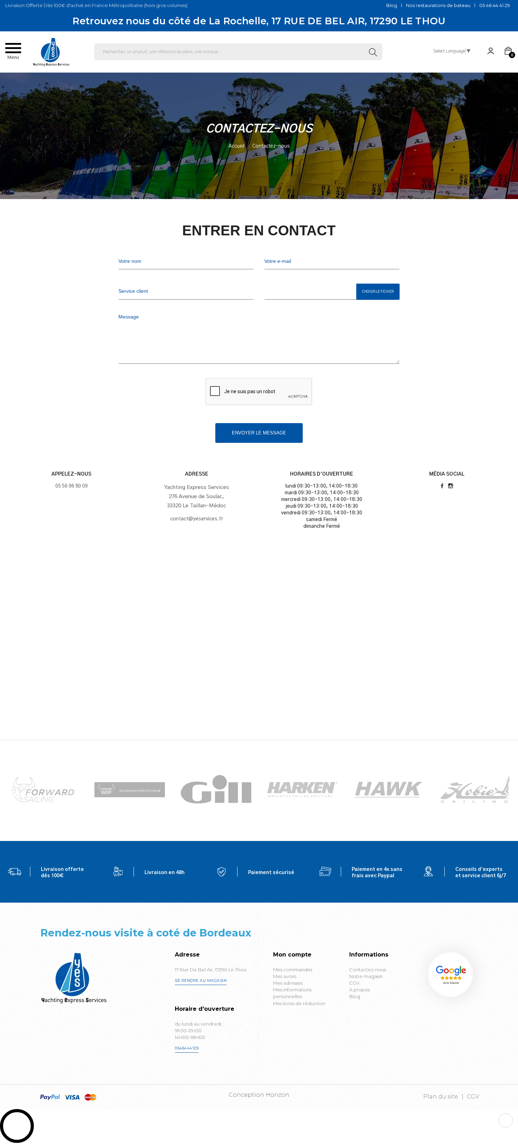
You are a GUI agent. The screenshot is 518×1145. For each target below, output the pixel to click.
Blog (391, 5)
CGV (473, 1096)
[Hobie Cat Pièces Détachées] (388, 789)
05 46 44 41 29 (494, 5)
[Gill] (129, 789)
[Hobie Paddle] (475, 789)
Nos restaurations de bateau (438, 5)
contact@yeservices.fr (196, 518)
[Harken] (216, 789)
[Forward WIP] (43, 789)
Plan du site (440, 1096)
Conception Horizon (259, 1094)
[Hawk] (302, 789)
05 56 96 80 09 (71, 486)
